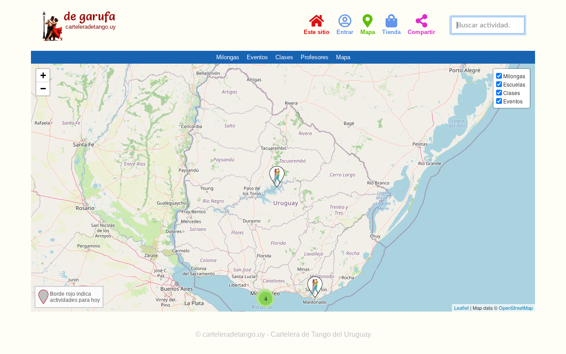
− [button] (43, 88)
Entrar (345, 32)
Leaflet (461, 307)
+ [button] (43, 75)
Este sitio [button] (316, 32)
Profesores (315, 57)
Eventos (257, 57)
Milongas (227, 57)
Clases (284, 57)
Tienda (391, 32)
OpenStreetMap (516, 307)
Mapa (367, 32)
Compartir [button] (421, 32)
